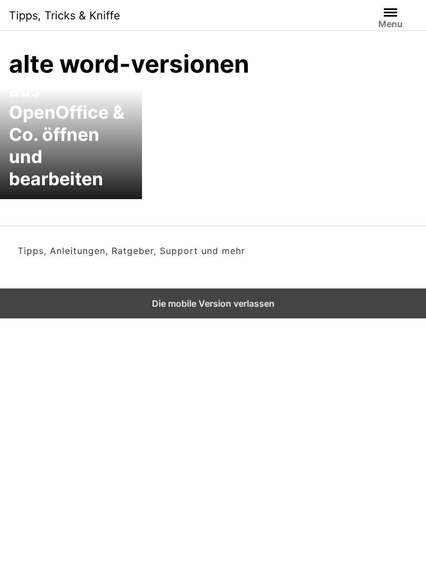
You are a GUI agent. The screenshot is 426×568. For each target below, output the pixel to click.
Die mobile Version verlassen (213, 303)
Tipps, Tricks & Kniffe (64, 15)
